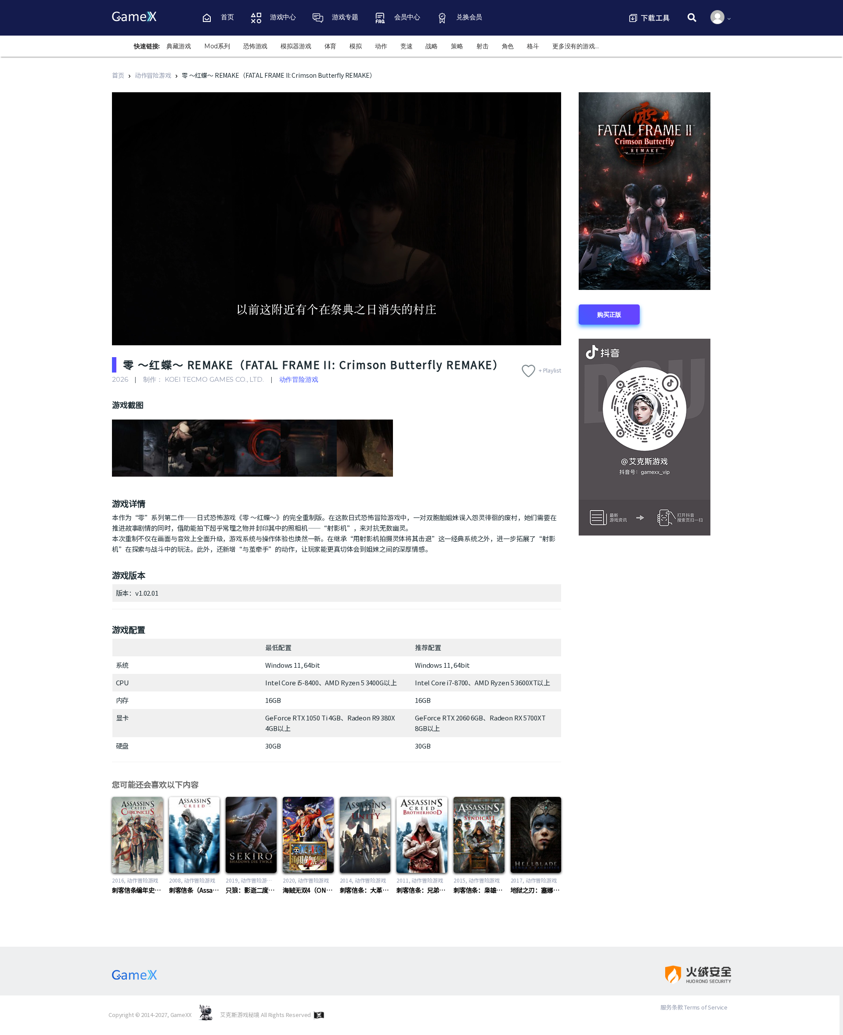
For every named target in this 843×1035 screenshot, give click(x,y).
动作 (381, 46)
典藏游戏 (178, 46)
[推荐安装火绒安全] (690, 975)
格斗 (533, 46)
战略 (431, 46)
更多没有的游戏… (575, 46)
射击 (482, 46)
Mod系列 (217, 46)
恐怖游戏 (255, 46)
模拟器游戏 (296, 46)
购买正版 (609, 314)
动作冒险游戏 (153, 75)
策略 (457, 46)
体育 (330, 46)
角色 (508, 46)
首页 (118, 75)
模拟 (355, 46)
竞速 (406, 46)
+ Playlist (550, 370)
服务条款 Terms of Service (694, 1007)
